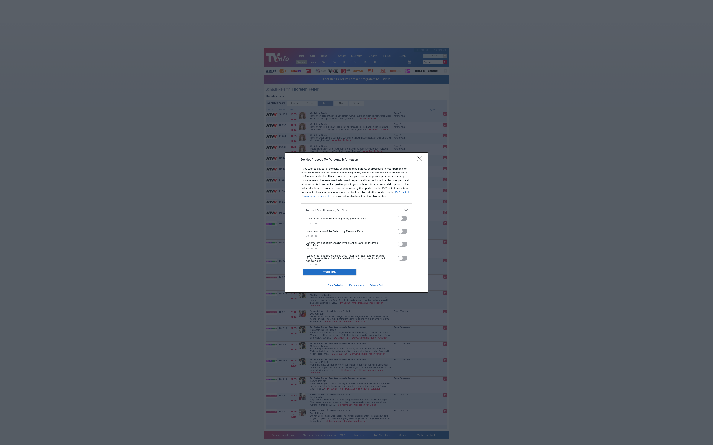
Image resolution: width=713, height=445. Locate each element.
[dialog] (356, 222)
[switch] (402, 218)
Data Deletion (336, 285)
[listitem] (356, 210)
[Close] (420, 159)
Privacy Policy (377, 285)
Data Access (356, 285)
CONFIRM (330, 272)
